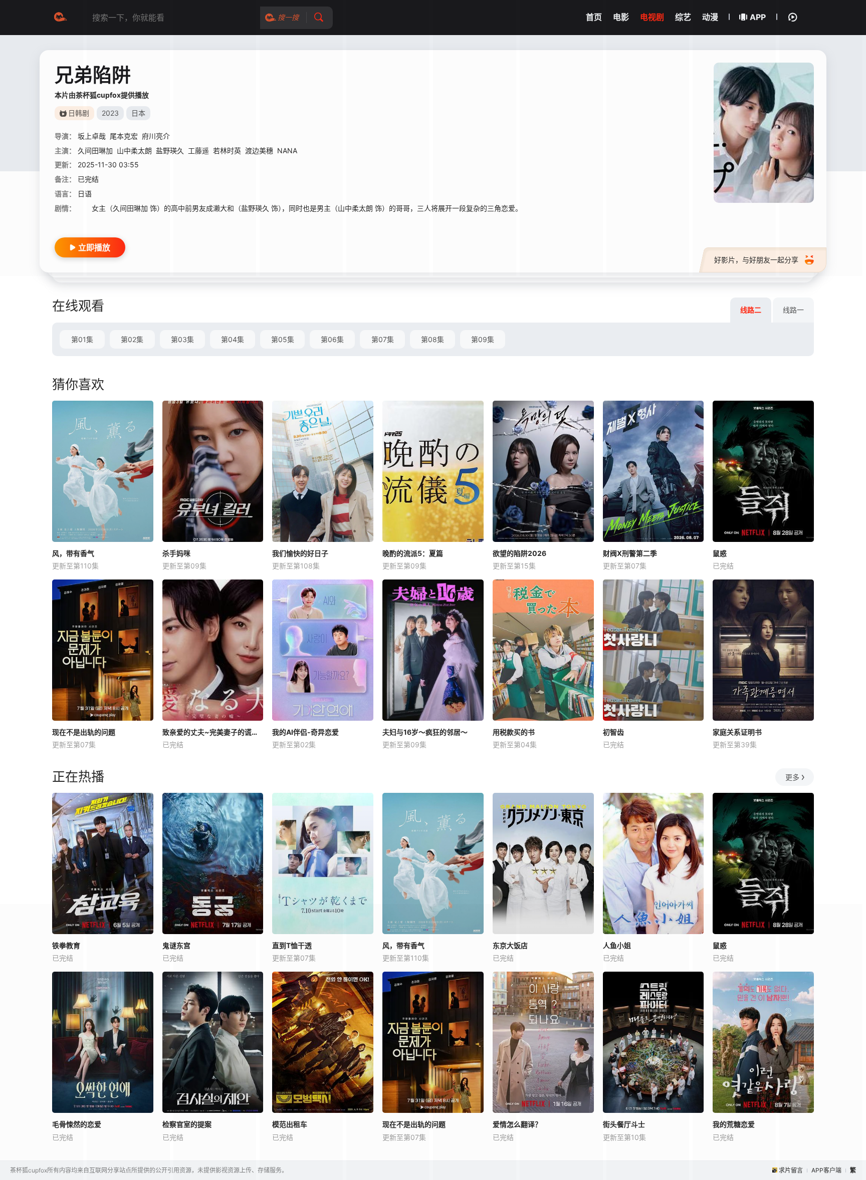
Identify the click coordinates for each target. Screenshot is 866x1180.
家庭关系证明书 (737, 732)
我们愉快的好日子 (300, 553)
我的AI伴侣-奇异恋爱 (305, 732)
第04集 (232, 339)
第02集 (132, 339)
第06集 (332, 339)
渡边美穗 (259, 150)
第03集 (182, 339)
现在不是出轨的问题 (83, 732)
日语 (85, 193)
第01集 (82, 339)
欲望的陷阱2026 (519, 553)
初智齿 (613, 732)
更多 (792, 777)
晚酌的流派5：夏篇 (412, 553)
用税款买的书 (514, 732)
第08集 (432, 339)
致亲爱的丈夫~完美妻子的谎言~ (213, 732)
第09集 (482, 339)
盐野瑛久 (170, 150)
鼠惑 (720, 553)
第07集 (382, 339)
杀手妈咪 (176, 553)
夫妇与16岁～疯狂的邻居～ (425, 732)
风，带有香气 (73, 553)
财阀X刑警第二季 (630, 553)
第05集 (282, 339)
